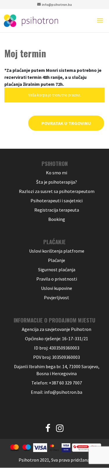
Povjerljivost (56, 297)
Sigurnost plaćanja (56, 269)
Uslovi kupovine (56, 288)
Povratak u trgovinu (66, 123)
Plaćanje (56, 260)
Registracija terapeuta (56, 210)
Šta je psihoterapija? (56, 182)
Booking (56, 219)
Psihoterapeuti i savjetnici (57, 200)
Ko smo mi (56, 173)
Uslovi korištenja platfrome (56, 251)
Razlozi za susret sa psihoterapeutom (56, 191)
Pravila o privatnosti (56, 279)
